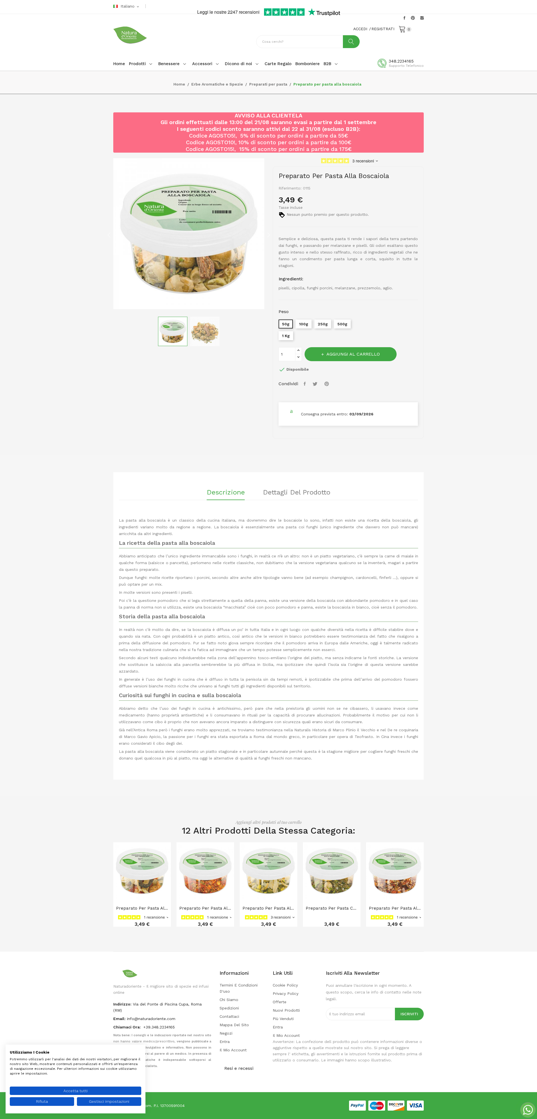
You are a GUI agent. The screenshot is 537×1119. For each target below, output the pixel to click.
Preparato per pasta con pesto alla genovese (332, 908)
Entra (225, 1041)
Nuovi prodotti (286, 1010)
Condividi (305, 384)
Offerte (279, 1002)
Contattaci (229, 1016)
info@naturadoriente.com (151, 1018)
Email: (119, 1018)
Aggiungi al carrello (353, 354)
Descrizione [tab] (226, 492)
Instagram (422, 18)
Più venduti (283, 1018)
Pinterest (413, 18)
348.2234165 (401, 61)
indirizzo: (122, 1004)
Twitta (316, 384)
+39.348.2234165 (159, 1027)
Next (268, 235)
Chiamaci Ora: (127, 1027)
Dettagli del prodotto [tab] (296, 492)
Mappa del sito (234, 1025)
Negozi (226, 1033)
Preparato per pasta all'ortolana (142, 908)
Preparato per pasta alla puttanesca (395, 908)
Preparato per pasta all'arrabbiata (205, 908)
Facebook (404, 18)
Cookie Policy (285, 985)
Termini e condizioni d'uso (239, 988)
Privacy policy (285, 993)
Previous (109, 235)
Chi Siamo (229, 999)
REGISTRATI (382, 29)
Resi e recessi (238, 1068)
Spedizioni (229, 1008)
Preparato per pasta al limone (268, 908)
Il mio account (233, 1050)
